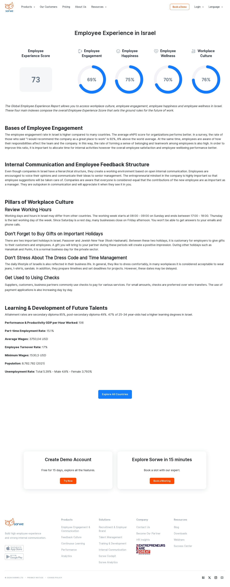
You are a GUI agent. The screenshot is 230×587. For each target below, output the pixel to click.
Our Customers (48, 6)
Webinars (179, 539)
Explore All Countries (115, 394)
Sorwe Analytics (108, 562)
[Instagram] (216, 577)
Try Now (68, 481)
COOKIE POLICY (54, 578)
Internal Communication (112, 549)
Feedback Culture (71, 537)
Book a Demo (180, 7)
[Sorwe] (9, 7)
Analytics (66, 556)
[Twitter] (209, 577)
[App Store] (30, 548)
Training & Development (112, 543)
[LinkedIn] (203, 577)
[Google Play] (30, 556)
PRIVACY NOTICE (35, 578)
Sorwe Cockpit (107, 556)
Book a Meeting (162, 481)
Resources (97, 6)
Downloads (180, 533)
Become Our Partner (148, 533)
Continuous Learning (73, 543)
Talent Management (110, 537)
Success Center (183, 546)
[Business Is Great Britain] (152, 549)
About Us (80, 6)
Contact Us (143, 527)
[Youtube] (222, 577)
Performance (69, 549)
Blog (176, 527)
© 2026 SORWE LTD (14, 578)
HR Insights (143, 539)
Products (26, 6)
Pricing (66, 6)
